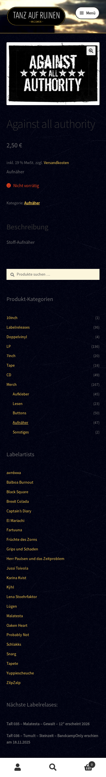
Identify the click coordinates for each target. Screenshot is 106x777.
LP (9, 346)
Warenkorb (82, 762)
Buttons (19, 412)
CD (9, 374)
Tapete (12, 663)
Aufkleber (21, 394)
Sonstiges (21, 432)
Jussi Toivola (17, 568)
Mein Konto (17, 767)
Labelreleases (18, 327)
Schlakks (14, 644)
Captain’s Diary (19, 510)
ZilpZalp (14, 682)
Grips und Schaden (22, 549)
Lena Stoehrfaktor (22, 596)
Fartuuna (14, 529)
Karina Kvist (16, 577)
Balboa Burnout (20, 482)
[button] (91, 50)
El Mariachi (15, 520)
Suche (53, 767)
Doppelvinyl (17, 336)
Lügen (12, 606)
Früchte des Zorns (22, 539)
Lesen (18, 403)
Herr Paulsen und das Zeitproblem (35, 558)
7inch (11, 355)
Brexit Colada (18, 501)
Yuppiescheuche (20, 673)
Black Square (17, 491)
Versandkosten (56, 162)
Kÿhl (10, 587)
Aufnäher (32, 202)
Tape (11, 365)
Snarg (11, 653)
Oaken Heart (17, 625)
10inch (12, 317)
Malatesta (15, 615)
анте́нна (14, 472)
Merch (12, 384)
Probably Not (18, 634)
